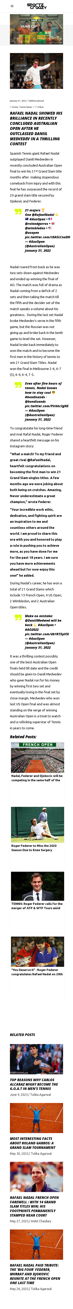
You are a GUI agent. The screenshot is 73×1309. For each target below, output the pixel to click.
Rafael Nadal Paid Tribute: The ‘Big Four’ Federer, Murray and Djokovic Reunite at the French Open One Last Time (35, 1274)
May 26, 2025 (19, 1289)
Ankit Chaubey (41, 1221)
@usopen (32, 232)
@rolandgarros (36, 223)
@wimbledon (35, 228)
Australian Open (50, 165)
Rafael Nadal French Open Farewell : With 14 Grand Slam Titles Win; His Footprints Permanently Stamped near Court (34, 1206)
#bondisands (35, 397)
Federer (35, 201)
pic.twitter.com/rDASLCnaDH (47, 237)
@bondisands (35, 401)
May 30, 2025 (19, 1153)
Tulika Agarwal (40, 1094)
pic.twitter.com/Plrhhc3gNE (47, 406)
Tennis (14, 107)
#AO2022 (32, 629)
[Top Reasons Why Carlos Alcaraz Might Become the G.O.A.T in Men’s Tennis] (36, 1059)
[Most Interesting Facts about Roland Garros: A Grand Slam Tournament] (36, 1118)
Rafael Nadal (49, 153)
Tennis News (25, 107)
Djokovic (16, 201)
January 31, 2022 (18, 100)
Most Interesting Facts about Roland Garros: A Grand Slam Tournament (32, 1143)
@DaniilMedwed (37, 620)
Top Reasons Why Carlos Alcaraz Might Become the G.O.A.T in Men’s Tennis (34, 1084)
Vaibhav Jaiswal (36, 100)
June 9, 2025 (19, 1094)
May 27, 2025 (19, 1221)
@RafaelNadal (43, 214)
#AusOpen (37, 219)
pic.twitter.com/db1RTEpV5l (47, 634)
